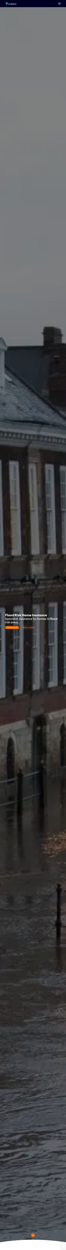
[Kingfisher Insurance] (10, 3)
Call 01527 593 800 (12, 627)
